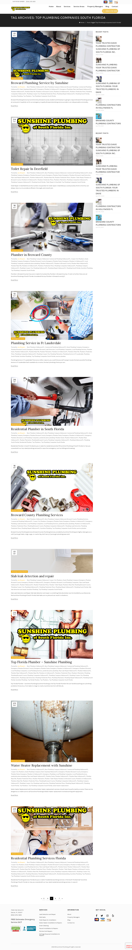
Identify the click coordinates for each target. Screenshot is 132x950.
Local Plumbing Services (79, 349)
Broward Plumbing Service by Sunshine (39, 83)
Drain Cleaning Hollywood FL (28, 89)
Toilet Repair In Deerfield (29, 169)
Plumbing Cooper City (33, 94)
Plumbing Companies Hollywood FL (77, 180)
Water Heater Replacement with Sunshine (41, 765)
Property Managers (95, 6)
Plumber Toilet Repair (77, 177)
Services (67, 6)
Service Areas (79, 6)
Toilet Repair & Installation (47, 920)
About (58, 6)
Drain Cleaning (44, 925)
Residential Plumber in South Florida (37, 429)
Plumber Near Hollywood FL (79, 263)
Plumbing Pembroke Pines (48, 94)
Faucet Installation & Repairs (48, 928)
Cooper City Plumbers (77, 259)
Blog (107, 6)
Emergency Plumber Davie (54, 175)
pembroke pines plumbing (32, 263)
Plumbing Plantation (56, 354)
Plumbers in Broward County (44, 91)
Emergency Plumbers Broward (71, 175)
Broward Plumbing (72, 87)
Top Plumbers (27, 96)
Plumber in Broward (17, 78)
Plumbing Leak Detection (73, 526)
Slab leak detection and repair (32, 576)
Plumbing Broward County (40, 440)
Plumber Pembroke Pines (62, 177)
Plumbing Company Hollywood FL (21, 182)
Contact (115, 6)
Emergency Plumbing (66, 89)
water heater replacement (61, 785)
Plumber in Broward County (31, 255)
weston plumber (61, 356)
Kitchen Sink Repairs (45, 931)
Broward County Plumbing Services (37, 515)
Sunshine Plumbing (17, 96)
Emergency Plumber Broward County (34, 175)
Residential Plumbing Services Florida (38, 858)
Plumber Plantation (46, 351)
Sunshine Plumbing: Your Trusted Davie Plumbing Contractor (108, 67)
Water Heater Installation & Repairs (50, 923)
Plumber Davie (59, 437)
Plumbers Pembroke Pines (78, 91)
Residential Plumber (26, 442)
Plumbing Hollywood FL (40, 268)
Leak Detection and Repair (47, 914)
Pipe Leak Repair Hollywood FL (82, 89)
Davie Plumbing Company (74, 347)
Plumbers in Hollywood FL (61, 91)
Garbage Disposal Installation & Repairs (49, 934)
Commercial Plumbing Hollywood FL (77, 173)
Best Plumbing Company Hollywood (55, 87)
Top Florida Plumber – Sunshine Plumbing (41, 662)
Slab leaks (42, 917)
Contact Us (71, 923)
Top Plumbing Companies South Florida (44, 96)
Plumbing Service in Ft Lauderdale (36, 343)
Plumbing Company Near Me (19, 571)
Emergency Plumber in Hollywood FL (48, 89)
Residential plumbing (63, 874)
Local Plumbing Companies (63, 349)
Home (51, 6)
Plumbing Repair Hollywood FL (66, 94)
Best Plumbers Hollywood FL (35, 87)
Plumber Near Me (30, 91)
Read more (14, 106)
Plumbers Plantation (60, 180)
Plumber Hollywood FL (17, 91)
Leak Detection (85, 175)
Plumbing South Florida (82, 94)
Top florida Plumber (34, 680)
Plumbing (87, 673)
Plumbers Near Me (73, 351)
